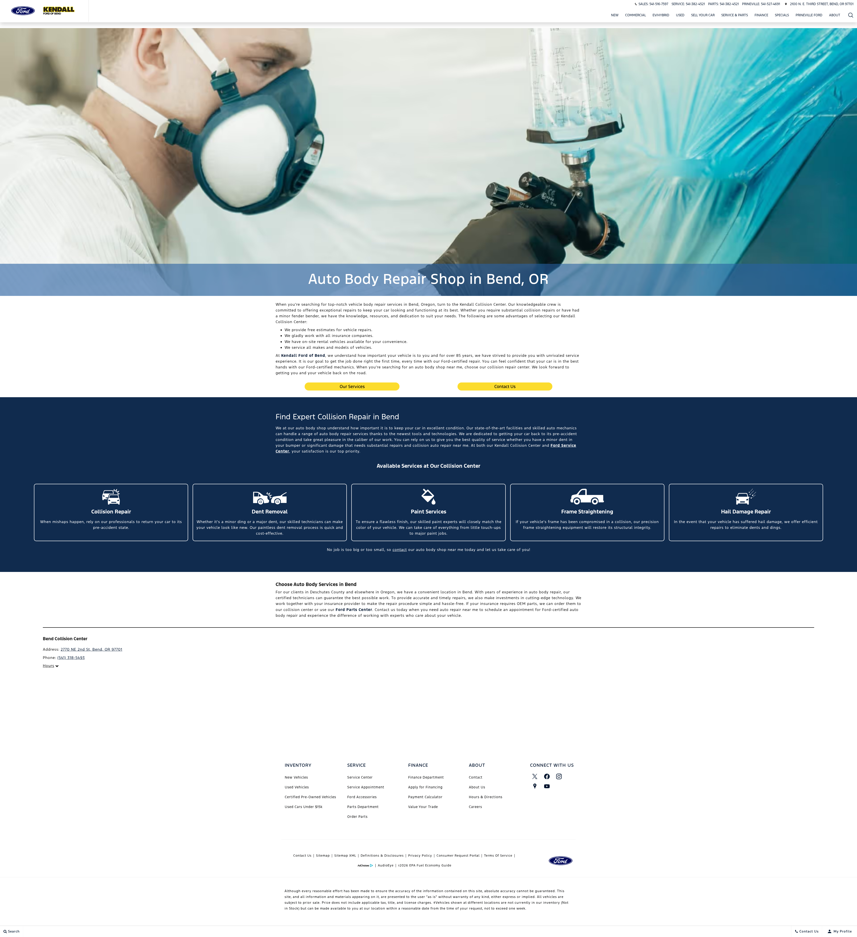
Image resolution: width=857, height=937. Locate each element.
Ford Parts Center (354, 609)
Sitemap (323, 856)
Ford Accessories (362, 797)
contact (400, 549)
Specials (782, 15)
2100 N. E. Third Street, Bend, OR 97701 (821, 4)
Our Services (352, 386)
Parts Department (363, 807)
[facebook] (547, 776)
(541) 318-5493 (71, 657)
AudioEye (386, 865)
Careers (475, 807)
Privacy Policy (420, 856)
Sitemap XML (345, 856)
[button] (851, 15)
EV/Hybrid (661, 15)
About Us (477, 787)
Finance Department (426, 777)
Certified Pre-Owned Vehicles (310, 797)
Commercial (635, 15)
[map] (535, 786)
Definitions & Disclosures (382, 856)
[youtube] (547, 786)
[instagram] (559, 776)
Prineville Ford (808, 16)
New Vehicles (296, 777)
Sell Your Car (703, 15)
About (834, 15)
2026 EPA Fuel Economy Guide (424, 865)
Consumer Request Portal (458, 856)
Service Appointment (365, 787)
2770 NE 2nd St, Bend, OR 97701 (91, 649)
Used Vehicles (297, 787)
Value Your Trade (423, 807)
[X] (535, 776)
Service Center (360, 777)
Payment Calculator (425, 797)
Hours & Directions (485, 797)
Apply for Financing (425, 787)
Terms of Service (498, 856)
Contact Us (505, 386)
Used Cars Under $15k (303, 807)
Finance (761, 15)
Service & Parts (734, 15)
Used (680, 15)
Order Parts (357, 816)
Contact (476, 777)
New (614, 15)
